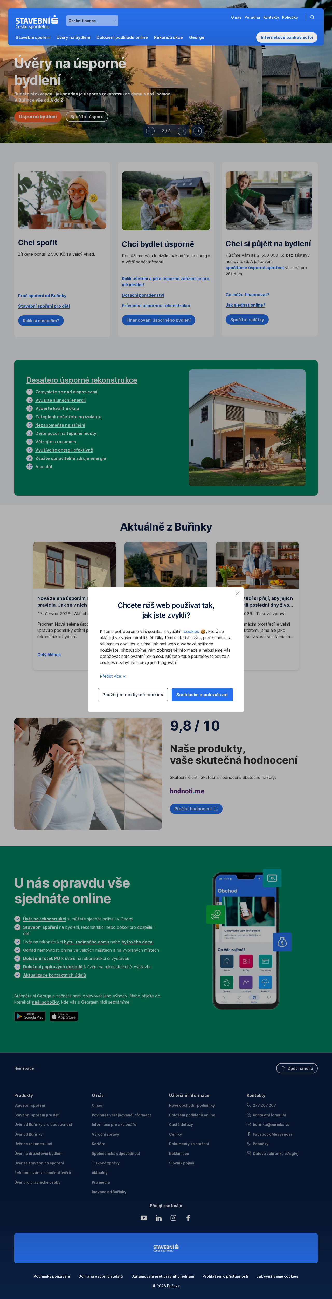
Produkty (23, 1095)
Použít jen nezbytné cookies (132, 694)
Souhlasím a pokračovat (202, 694)
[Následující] (182, 131)
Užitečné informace (189, 1095)
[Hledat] (313, 17)
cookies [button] (192, 631)
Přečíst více (111, 676)
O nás (98, 1095)
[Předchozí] (150, 131)
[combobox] (92, 20)
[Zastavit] (197, 131)
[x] (238, 593)
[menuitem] (32, 37)
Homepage (24, 1068)
